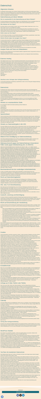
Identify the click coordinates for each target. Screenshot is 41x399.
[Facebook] (17, 395)
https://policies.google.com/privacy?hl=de (9, 381)
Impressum (20, 389)
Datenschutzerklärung (20, 391)
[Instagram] (20, 395)
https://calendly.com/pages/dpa (13, 319)
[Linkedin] (23, 395)
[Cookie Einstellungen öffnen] (2, 397)
